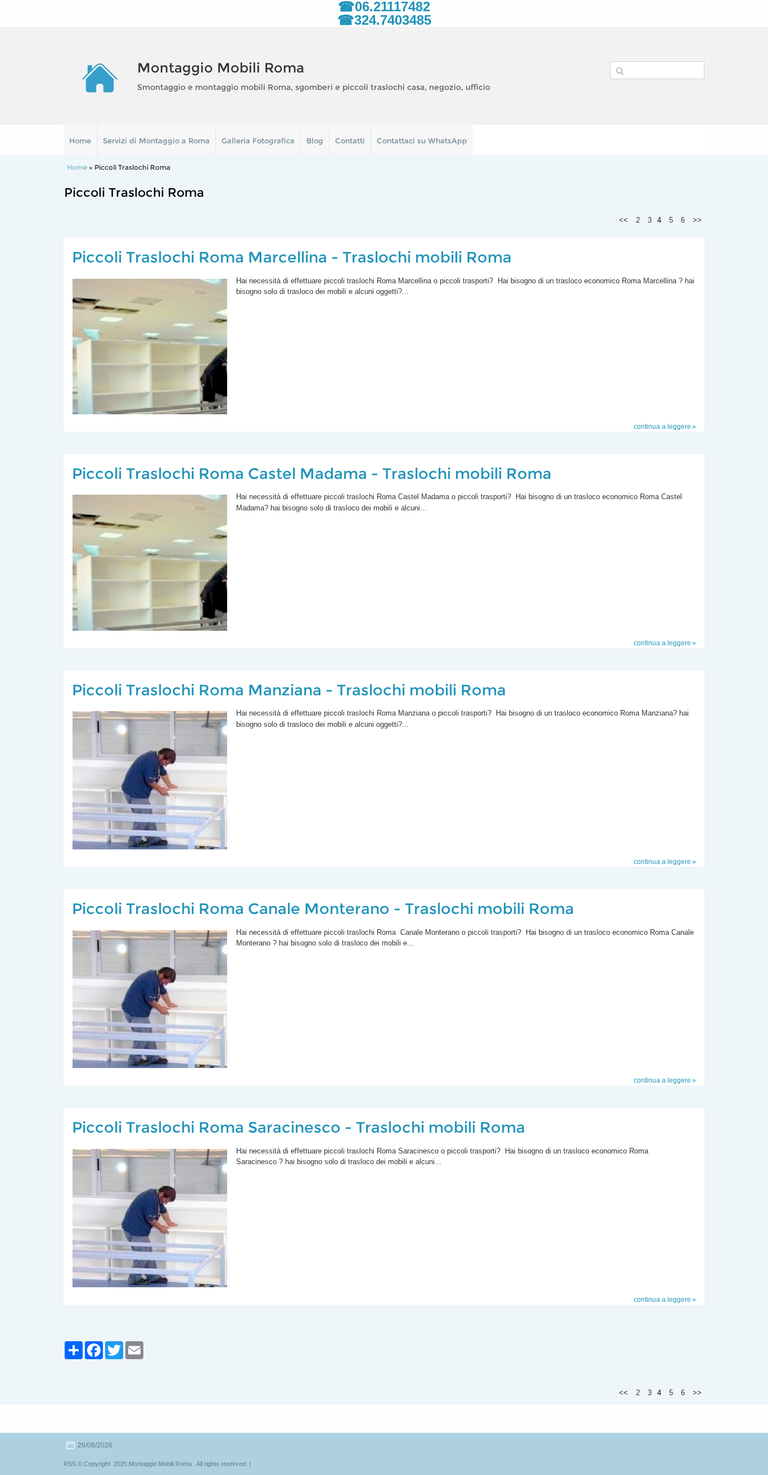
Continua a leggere (662, 426)
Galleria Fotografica (258, 140)
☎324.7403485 (384, 20)
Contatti (350, 140)
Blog (314, 140)
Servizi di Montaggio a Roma (156, 140)
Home (80, 140)
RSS (70, 1463)
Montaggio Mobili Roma (220, 68)
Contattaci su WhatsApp (422, 140)
